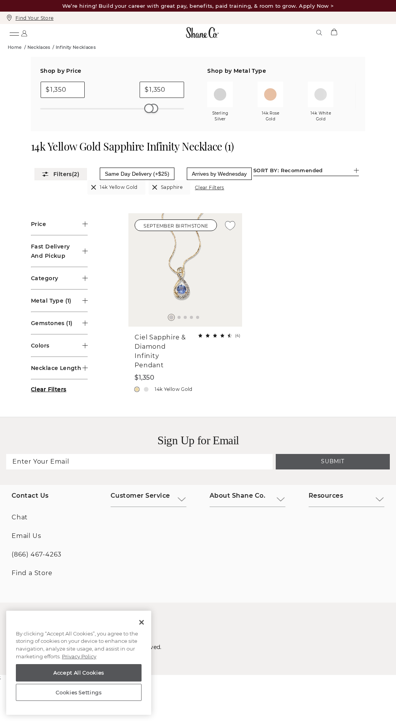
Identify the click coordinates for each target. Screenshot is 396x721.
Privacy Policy (79, 656)
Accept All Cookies (78, 673)
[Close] (141, 622)
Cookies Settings (79, 692)
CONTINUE (198, 452)
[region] (78, 663)
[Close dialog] (304, 271)
